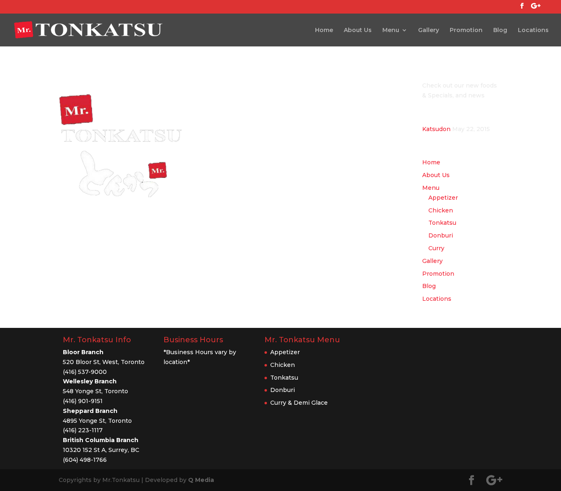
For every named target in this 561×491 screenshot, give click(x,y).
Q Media (201, 480)
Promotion (466, 30)
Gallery (428, 30)
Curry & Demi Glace (299, 402)
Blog (500, 30)
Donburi (440, 235)
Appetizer (443, 197)
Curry (436, 248)
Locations (533, 30)
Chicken (440, 210)
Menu (390, 30)
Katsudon (436, 129)
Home (324, 30)
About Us (358, 30)
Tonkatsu (442, 222)
